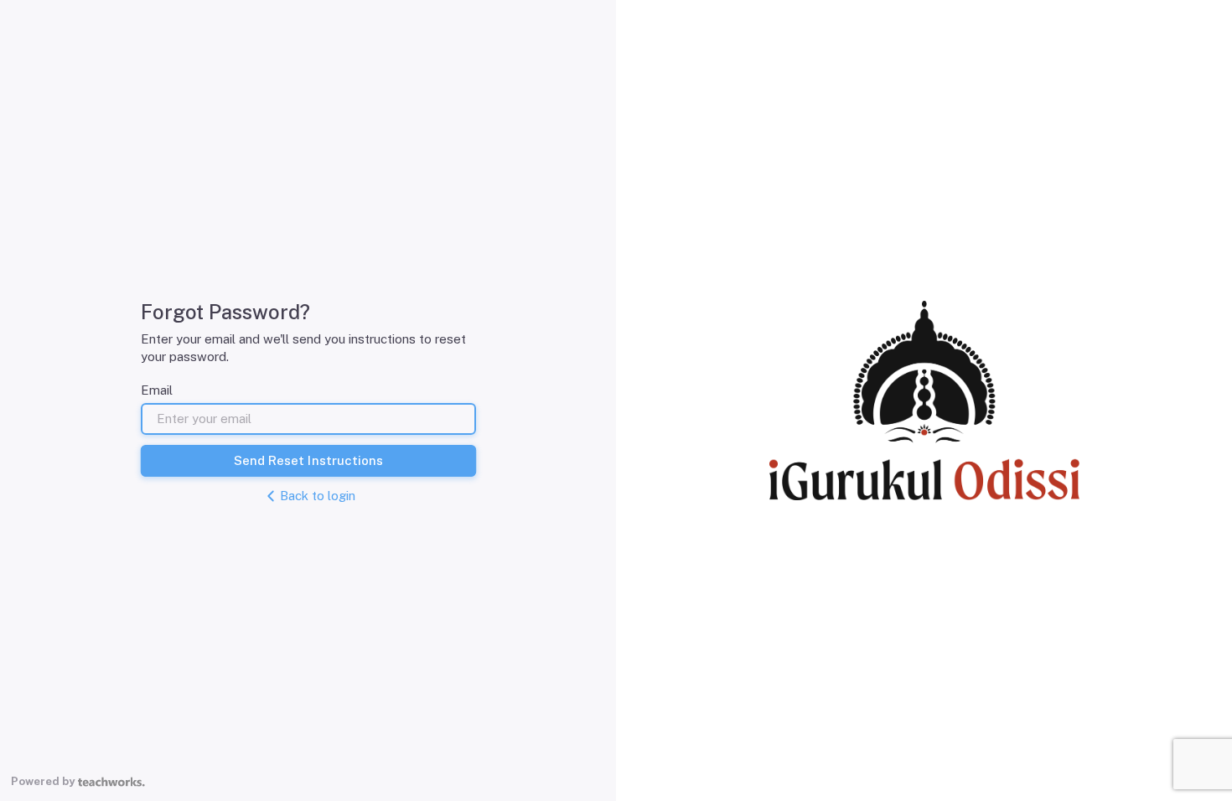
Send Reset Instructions (308, 460)
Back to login (317, 495)
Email (157, 390)
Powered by (43, 781)
